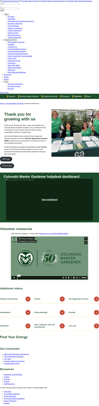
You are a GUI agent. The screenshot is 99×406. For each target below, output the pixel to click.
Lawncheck (12, 63)
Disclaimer (7, 391)
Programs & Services (11, 40)
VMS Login (6, 159)
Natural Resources (14, 35)
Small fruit (4, 326)
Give (7, 92)
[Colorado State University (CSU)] (10, 1)
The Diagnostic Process (78, 299)
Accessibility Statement (12, 394)
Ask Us (2, 92)
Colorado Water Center (12, 363)
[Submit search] (19, 8)
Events (6, 77)
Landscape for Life (14, 61)
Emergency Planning (15, 23)
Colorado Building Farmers (17, 49)
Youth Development (14, 37)
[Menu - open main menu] (1, 6)
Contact (6, 377)
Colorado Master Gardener (17, 51)
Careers (6, 381)
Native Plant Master (14, 68)
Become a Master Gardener (29, 96)
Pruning (72, 312)
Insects (37, 299)
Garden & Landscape (15, 28)
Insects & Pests (13, 33)
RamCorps (11, 70)
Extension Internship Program (18, 54)
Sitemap (7, 403)
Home (2, 103)
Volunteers (78, 96)
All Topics (11, 16)
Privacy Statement (10, 401)
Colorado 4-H (12, 47)
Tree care (72, 326)
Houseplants (5, 312)
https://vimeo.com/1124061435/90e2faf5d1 (53, 233)
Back (2, 10)
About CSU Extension (15, 84)
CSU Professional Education (14, 356)
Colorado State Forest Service (14, 361)
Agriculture (11, 19)
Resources (7, 75)
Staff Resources (9, 384)
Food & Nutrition (13, 26)
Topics (6, 14)
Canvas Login (7, 166)
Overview (12, 96)
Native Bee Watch (14, 65)
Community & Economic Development (21, 21)
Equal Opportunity (10, 396)
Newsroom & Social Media (13, 374)
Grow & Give (12, 58)
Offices (6, 79)
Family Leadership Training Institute (20, 56)
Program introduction (9, 299)
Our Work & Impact (14, 86)
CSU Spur (7, 359)
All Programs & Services (16, 42)
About (6, 81)
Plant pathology (40, 312)
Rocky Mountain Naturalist (17, 72)
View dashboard (49, 199)
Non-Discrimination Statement (14, 398)
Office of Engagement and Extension (16, 354)
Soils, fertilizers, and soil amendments (44, 326)
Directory (11, 88)
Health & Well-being (15, 30)
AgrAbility (11, 44)
